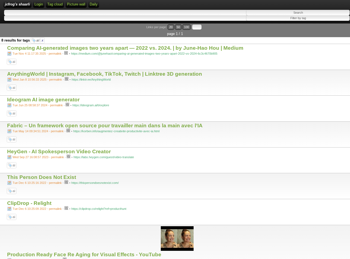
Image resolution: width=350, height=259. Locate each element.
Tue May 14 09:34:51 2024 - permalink (38, 131)
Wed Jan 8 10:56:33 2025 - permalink (37, 79)
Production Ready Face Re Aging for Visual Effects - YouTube (84, 254)
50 (178, 27)
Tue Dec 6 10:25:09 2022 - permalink (37, 208)
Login (38, 4)
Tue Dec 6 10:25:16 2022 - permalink (37, 182)
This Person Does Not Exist (41, 177)
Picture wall (76, 4)
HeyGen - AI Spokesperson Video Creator (59, 151)
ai (39, 40)
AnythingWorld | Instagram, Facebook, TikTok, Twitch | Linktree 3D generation (104, 74)
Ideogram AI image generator (43, 99)
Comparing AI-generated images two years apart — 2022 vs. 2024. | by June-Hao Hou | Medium (125, 48)
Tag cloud (55, 4)
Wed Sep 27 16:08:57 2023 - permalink (38, 157)
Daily (94, 4)
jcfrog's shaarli (17, 4)
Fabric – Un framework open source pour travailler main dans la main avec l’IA (105, 125)
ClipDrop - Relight (29, 203)
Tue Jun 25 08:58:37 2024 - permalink (38, 105)
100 (186, 27)
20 (171, 27)
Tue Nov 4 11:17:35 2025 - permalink (37, 53)
